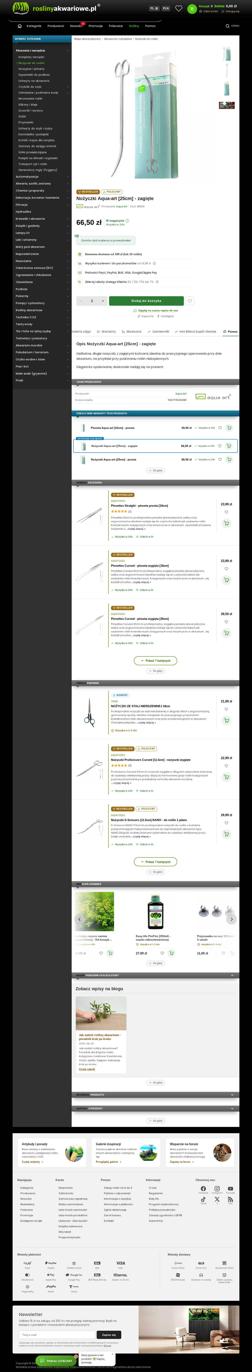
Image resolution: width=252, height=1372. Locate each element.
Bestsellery (27, 1204)
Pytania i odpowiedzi (117, 1193)
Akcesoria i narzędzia (118, 39)
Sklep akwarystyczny (87, 39)
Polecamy (113, 192)
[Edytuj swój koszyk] (192, 9)
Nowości (77, 25)
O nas (153, 1188)
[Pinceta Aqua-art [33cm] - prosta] (83, 428)
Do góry (157, 470)
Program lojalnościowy (164, 1204)
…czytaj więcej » (135, 528)
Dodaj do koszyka (146, 301)
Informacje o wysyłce (117, 1199)
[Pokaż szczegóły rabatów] (157, 281)
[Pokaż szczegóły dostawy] (154, 263)
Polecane (116, 26)
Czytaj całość (87, 1069)
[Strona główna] (19, 26)
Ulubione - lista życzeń (73, 1221)
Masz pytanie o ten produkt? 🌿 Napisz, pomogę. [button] (93, 1358)
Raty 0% (154, 1199)
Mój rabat (65, 1232)
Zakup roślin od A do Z (118, 1188)
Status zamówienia (71, 1204)
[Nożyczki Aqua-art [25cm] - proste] (83, 459)
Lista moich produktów (73, 1215)
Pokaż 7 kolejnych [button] (158, 660)
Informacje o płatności (118, 1204)
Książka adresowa (70, 1226)
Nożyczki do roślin (146, 39)
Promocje (96, 26)
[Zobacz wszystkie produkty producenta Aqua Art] (88, 206)
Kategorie (34, 26)
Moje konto (66, 1188)
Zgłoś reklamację (115, 1210)
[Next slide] (231, 919)
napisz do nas (169, 310)
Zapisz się (109, 1334)
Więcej (107, 1345)
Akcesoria (133, 331)
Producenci (56, 26)
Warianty (109, 331)
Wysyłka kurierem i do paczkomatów (110, 263)
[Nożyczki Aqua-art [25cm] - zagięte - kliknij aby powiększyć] (227, 53)
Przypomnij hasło (70, 1237)
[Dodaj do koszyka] (226, 523)
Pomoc (150, 26)
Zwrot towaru (112, 1215)
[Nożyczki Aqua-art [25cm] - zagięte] (145, 114)
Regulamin (156, 1193)
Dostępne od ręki (31, 1221)
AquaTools (118, 501)
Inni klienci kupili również (198, 331)
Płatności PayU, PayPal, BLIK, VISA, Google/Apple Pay (121, 273)
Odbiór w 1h (146, 536)
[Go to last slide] (79, 919)
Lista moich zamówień (73, 1210)
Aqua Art (180, 394)
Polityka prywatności (162, 1210)
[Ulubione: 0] (179, 8)
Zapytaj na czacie (148, 310)
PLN (166, 8)
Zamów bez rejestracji (73, 1199)
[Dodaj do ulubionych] (189, 301)
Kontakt (109, 1221)
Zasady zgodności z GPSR (165, 1215)
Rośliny (134, 26)
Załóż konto (66, 1193)
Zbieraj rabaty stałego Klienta (106, 282)
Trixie (114, 701)
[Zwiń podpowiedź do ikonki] (112, 1354)
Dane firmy (156, 1221)
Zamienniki (160, 331)
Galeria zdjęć (81, 331)
